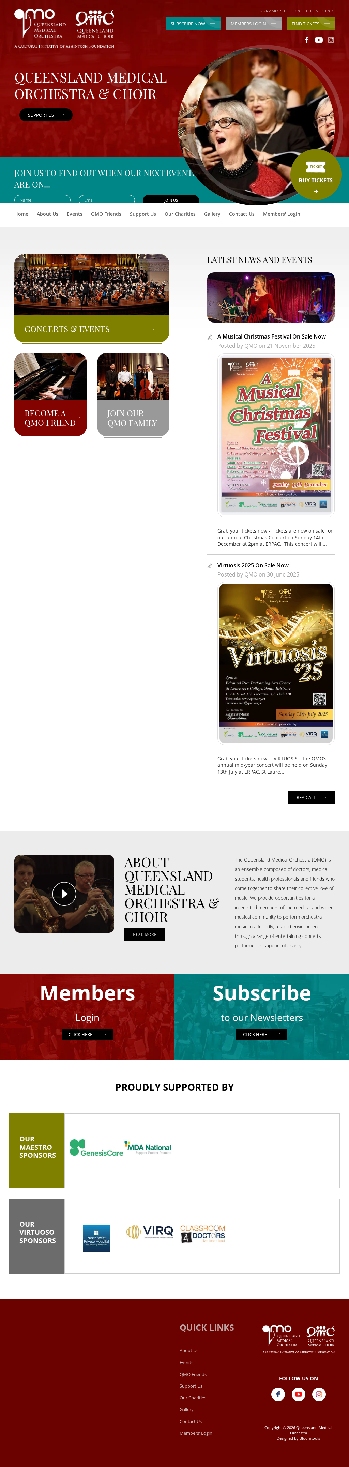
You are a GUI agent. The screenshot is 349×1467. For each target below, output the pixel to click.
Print (296, 10)
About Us (47, 214)
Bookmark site (272, 10)
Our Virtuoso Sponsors (36, 1235)
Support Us (143, 214)
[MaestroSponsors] (96, 1147)
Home (21, 214)
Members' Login (281, 214)
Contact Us (242, 214)
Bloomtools (310, 1438)
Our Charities (180, 214)
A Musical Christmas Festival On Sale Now (271, 336)
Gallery (212, 214)
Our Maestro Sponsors (36, 1149)
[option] (96, 1147)
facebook (307, 40)
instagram (331, 40)
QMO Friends (106, 214)
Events (74, 214)
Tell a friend (319, 10)
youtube (319, 40)
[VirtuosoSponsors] (96, 1238)
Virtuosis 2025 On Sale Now (253, 565)
